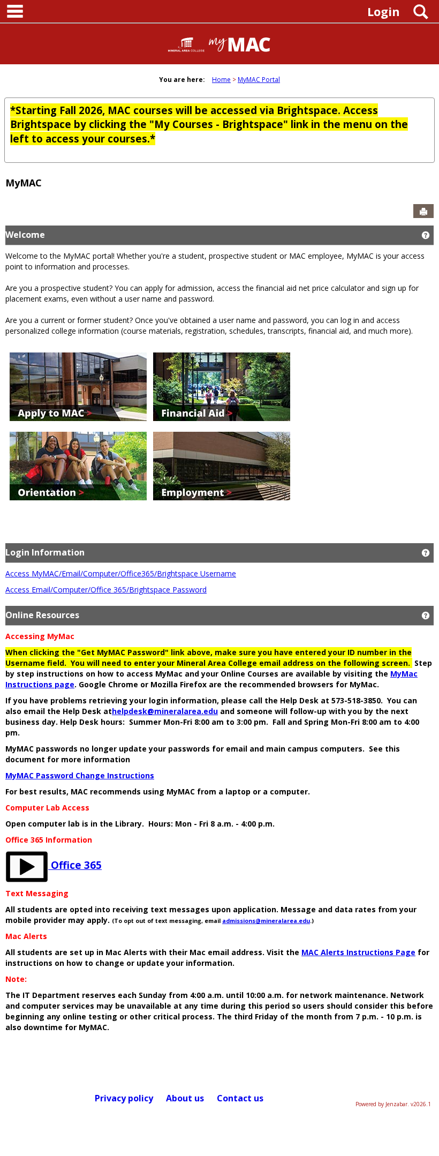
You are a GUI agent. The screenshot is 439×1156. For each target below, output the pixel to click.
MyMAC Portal (259, 79)
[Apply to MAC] (78, 386)
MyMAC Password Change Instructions (79, 775)
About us (185, 1098)
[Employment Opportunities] (221, 465)
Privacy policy (124, 1098)
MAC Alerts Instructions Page (358, 952)
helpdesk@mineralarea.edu (165, 711)
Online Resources (42, 615)
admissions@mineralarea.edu (266, 921)
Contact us (240, 1098)
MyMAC (23, 182)
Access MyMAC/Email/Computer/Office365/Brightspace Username (120, 573)
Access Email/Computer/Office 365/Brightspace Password (106, 589)
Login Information (45, 552)
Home (221, 79)
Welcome (25, 235)
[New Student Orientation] (78, 465)
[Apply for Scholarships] (221, 386)
